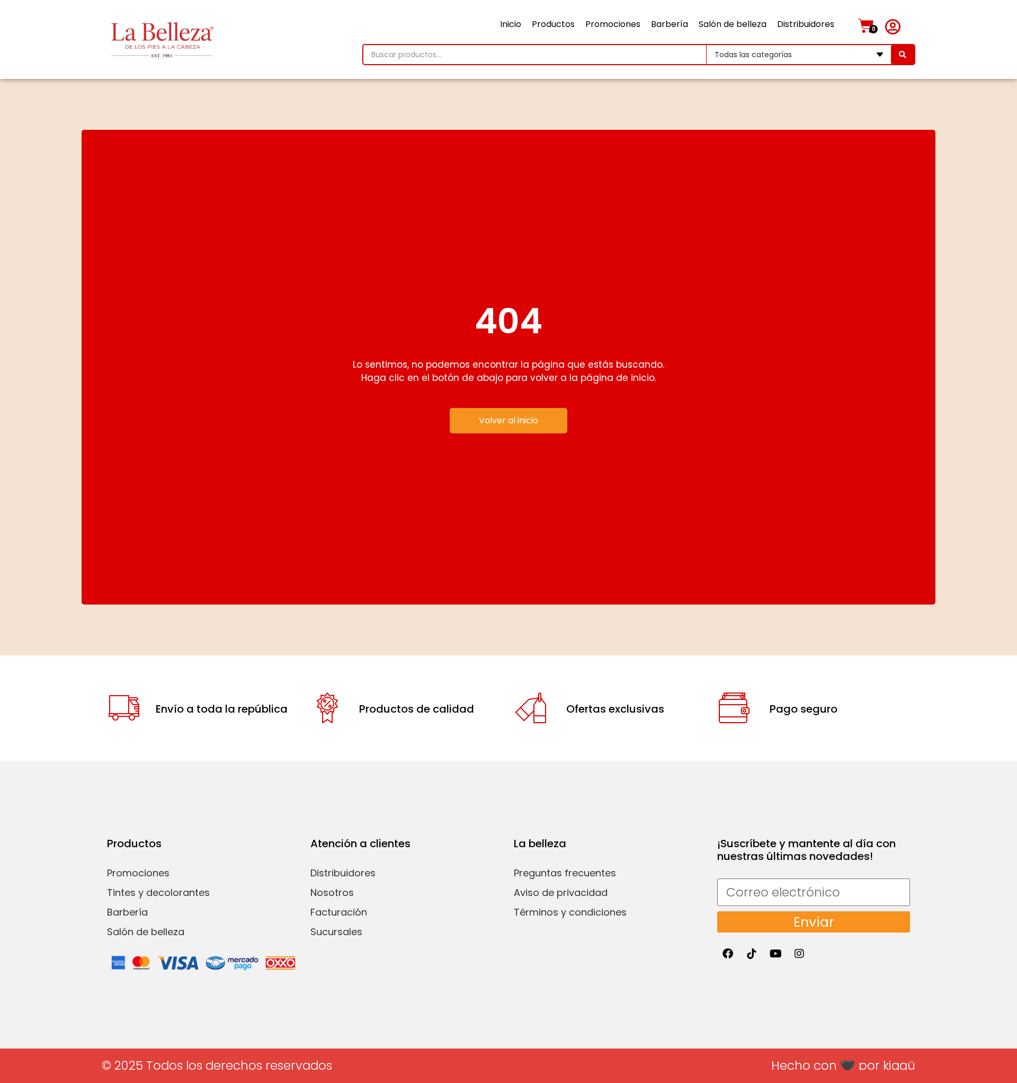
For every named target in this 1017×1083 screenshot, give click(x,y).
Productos (553, 24)
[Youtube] (775, 953)
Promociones (612, 24)
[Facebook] (727, 953)
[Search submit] (902, 54)
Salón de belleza (732, 24)
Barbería (669, 24)
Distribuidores (805, 24)
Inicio (510, 24)
